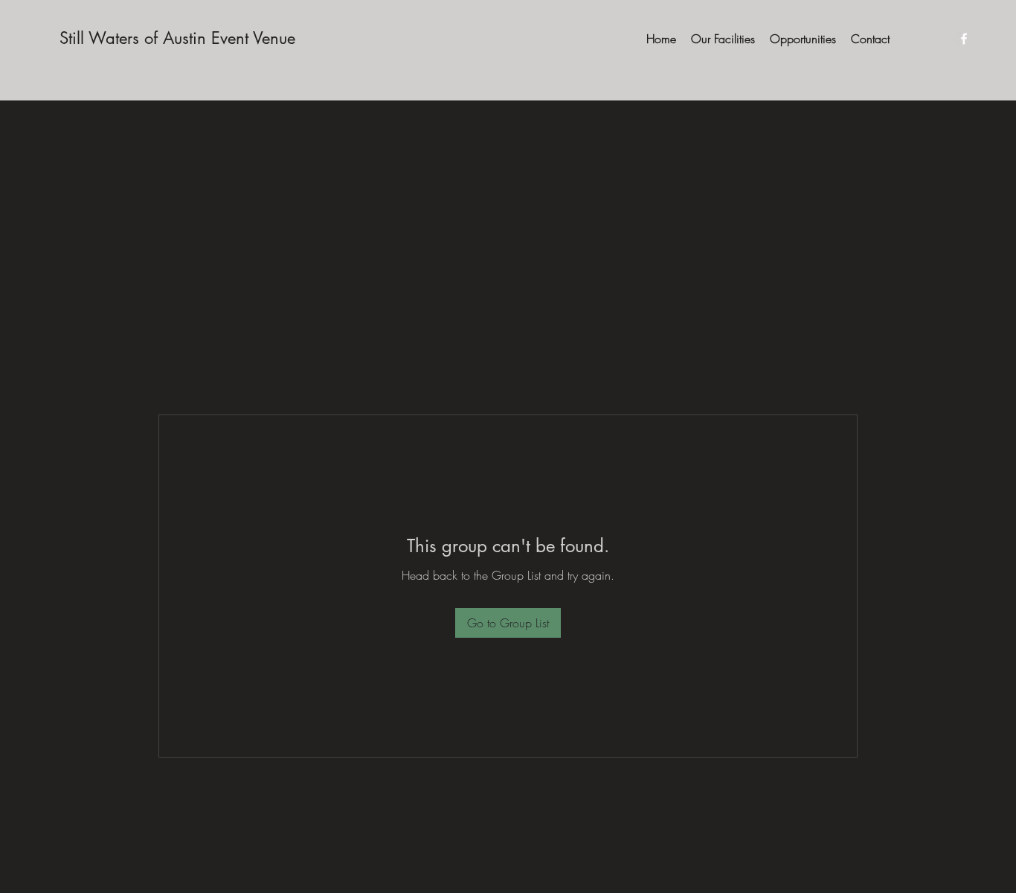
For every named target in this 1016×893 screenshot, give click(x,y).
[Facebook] (963, 38)
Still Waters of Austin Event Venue (177, 38)
